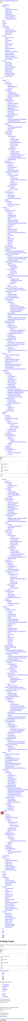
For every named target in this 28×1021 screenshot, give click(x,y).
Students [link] (4, 80)
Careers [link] (6, 42)
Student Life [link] (7, 161)
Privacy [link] (4, 995)
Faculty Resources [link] (9, 59)
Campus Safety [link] (6, 26)
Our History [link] (7, 446)
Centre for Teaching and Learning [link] (12, 354)
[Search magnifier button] (1, 459)
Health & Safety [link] (8, 45)
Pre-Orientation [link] (11, 112)
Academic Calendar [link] (9, 37)
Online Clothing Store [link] (9, 17)
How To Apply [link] (8, 373)
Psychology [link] (10, 240)
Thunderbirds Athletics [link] (10, 74)
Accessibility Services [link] (14, 153)
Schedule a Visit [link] (11, 407)
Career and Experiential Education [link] (12, 297)
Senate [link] (9, 432)
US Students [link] (10, 378)
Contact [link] (4, 25)
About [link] (4, 413)
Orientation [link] (10, 97)
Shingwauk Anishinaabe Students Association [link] (17, 119)
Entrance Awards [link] (13, 178)
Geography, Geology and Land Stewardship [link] (17, 258)
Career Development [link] (14, 139)
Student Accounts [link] (8, 131)
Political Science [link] (11, 238)
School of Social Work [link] (12, 286)
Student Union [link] (11, 165)
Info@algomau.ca (3, 1016)
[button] (4, 970)
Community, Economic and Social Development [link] (18, 257)
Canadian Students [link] (11, 376)
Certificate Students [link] (12, 92)
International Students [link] (9, 100)
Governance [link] (7, 420)
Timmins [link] (9, 130)
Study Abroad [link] (11, 111)
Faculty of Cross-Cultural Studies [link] (12, 254)
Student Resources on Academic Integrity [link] (16, 344)
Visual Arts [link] (10, 244)
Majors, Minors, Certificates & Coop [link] (17, 330)
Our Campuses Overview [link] (10, 435)
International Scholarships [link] (13, 109)
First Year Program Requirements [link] (17, 331)
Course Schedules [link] (9, 65)
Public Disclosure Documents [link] (11, 57)
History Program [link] (13, 268)
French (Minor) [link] (13, 282)
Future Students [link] (8, 83)
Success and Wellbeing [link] (12, 114)
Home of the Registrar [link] (9, 322)
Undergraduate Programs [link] (10, 210)
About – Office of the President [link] (14, 452)
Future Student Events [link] (12, 86)
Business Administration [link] (13, 219)
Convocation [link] (10, 334)
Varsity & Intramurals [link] (9, 192)
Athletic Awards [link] (13, 182)
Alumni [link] (4, 6)
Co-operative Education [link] (10, 320)
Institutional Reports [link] (9, 434)
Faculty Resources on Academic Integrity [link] (16, 342)
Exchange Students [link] (12, 385)
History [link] (9, 233)
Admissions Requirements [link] (13, 103)
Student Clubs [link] (11, 168)
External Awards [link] (13, 184)
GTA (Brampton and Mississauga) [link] (15, 126)
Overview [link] (7, 8)
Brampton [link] (10, 443)
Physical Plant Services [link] (10, 54)
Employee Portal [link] (8, 63)
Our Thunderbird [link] (8, 447)
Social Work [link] (10, 241)
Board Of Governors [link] (12, 430)
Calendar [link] (4, 23)
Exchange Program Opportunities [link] (17, 306)
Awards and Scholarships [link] (13, 175)
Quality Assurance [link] (11, 348)
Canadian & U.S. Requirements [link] (14, 389)
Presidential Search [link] (12, 429)
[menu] (3, 931)
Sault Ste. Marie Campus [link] (10, 66)
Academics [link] (5, 207)
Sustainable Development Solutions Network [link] (17, 317)
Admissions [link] (5, 370)
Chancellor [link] (10, 454)
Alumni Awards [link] (8, 12)
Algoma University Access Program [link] (15, 396)
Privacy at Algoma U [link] (9, 53)
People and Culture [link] (9, 43)
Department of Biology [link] (12, 295)
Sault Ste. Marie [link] (11, 128)
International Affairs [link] (9, 299)
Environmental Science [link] (12, 229)
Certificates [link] (7, 249)
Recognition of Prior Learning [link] (14, 395)
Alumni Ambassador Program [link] (11, 9)
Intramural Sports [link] (11, 196)
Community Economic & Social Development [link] (17, 223)
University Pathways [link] (12, 401)
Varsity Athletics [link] (11, 195)
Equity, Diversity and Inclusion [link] (11, 418)
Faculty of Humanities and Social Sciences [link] (14, 261)
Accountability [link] (8, 416)
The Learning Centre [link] (12, 148)
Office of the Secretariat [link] (13, 423)
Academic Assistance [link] (14, 151)
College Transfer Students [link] (13, 94)
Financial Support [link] (11, 185)
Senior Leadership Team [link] (10, 449)
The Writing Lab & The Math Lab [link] (17, 154)
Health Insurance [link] (11, 108)
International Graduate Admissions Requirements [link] (18, 390)
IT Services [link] (7, 49)
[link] (3, 77)
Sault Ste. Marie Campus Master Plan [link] (18, 441)
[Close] (3, 1020)
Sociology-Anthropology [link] (13, 260)
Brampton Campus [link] (9, 68)
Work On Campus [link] (14, 144)
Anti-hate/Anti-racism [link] (9, 29)
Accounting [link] (10, 213)
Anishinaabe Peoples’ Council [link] (14, 120)
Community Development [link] (13, 221)
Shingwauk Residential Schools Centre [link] (13, 364)
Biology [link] (9, 218)
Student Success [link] (8, 133)
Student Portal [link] (8, 62)
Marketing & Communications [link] (11, 51)
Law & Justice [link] (11, 235)
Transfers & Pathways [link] (9, 398)
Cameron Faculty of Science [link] (11, 291)
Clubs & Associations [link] (9, 162)
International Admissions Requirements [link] (16, 392)
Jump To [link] (4, 60)
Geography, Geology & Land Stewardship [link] (16, 232)
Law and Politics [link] (11, 269)
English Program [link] (13, 266)
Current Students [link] (8, 99)
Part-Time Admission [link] (12, 382)
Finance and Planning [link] (9, 48)
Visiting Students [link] (11, 384)
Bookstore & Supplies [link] (9, 73)
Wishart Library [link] (8, 71)
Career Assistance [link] (14, 140)
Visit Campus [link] (8, 404)
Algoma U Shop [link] (8, 76)
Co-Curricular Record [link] (12, 167)
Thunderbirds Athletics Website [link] (14, 198)
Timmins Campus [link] (8, 70)
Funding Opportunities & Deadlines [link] (12, 359)
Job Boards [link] (12, 147)
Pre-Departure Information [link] (15, 311)
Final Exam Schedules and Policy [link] (15, 333)
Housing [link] (7, 123)
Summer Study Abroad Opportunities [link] (18, 308)
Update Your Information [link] (10, 15)
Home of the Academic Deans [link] (11, 345)
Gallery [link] (6, 39)
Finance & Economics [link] (12, 230)
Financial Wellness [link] (14, 188)
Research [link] (4, 353)
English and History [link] (12, 264)
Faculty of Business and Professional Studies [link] (14, 251)
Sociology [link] (10, 243)
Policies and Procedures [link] (10, 56)
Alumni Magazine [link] (9, 14)
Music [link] (9, 237)
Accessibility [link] (5, 996)
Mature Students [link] (11, 381)
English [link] (9, 227)
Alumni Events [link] (8, 11)
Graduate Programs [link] (9, 246)
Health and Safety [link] (9, 32)
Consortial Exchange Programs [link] (16, 309)
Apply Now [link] (10, 88)
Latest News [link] (5, 989)
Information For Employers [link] (16, 142)
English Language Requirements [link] (14, 393)
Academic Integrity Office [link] (10, 339)
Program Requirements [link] (12, 327)
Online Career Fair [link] (14, 145)
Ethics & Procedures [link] (9, 367)
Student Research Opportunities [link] (11, 361)
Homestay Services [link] (12, 105)
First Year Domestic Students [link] (14, 95)
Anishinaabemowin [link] (12, 216)
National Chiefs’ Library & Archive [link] (12, 365)
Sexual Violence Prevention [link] (11, 31)
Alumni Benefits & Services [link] (11, 18)
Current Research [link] (8, 358)
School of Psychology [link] (12, 294)
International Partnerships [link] (13, 106)
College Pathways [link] (11, 399)
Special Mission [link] (6, 4)
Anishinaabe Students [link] (9, 116)
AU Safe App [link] (8, 34)
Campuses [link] (5, 412)
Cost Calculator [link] (8, 40)
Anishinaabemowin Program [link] (16, 280)
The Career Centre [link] (11, 136)
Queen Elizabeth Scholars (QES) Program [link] (16, 319)
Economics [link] (10, 226)
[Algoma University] (9, 0)
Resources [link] (5, 35)
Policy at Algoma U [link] (14, 427)
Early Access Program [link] (9, 410)
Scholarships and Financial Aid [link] (11, 171)
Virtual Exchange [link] (11, 313)
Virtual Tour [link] (10, 409)
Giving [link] (4, 21)
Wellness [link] (7, 46)
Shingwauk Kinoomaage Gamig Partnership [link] (17, 122)
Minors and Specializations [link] (10, 247)
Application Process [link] (14, 305)
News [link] (4, 20)
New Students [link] (8, 89)
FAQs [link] (9, 190)
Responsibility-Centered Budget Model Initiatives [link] (15, 368)
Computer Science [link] (11, 224)
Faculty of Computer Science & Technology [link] (14, 288)
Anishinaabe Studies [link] (12, 215)
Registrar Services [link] (11, 325)
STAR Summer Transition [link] (15, 156)
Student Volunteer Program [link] (13, 170)
